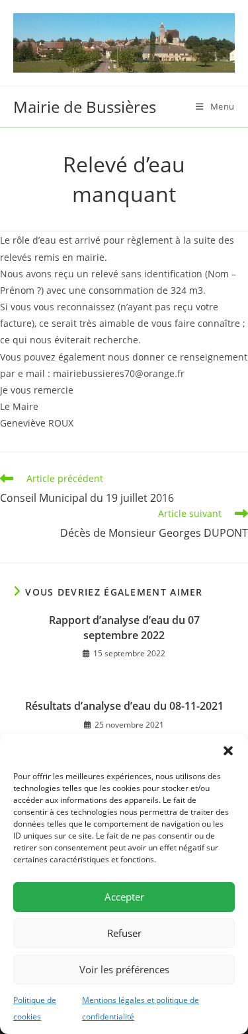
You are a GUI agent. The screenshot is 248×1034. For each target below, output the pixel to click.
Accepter (124, 896)
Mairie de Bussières (84, 107)
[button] (228, 750)
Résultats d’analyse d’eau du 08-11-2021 (124, 706)
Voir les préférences (124, 969)
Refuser (124, 933)
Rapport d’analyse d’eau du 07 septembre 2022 (124, 627)
